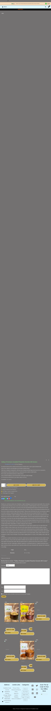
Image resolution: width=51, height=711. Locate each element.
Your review (3, 567)
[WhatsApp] (5, 498)
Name (2, 587)
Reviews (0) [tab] (22, 500)
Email (2, 591)
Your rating (3, 565)
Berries (25, 688)
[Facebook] (2, 498)
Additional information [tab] (15, 500)
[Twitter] (4, 498)
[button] (45, 7)
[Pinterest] (9, 498)
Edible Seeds (25, 694)
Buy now (16, 485)
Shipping (16, 697)
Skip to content (3, 1)
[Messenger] (7, 498)
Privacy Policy (16, 688)
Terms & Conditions (16, 698)
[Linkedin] (37, 693)
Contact (16, 695)
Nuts (17, 496)
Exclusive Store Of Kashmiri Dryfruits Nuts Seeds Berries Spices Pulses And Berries (28, 3)
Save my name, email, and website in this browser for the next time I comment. (16, 594)
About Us (16, 693)
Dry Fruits (25, 691)
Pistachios (3, 464)
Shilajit (27, 697)
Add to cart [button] (10, 629)
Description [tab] (7, 500)
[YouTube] (35, 697)
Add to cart (36, 485)
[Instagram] (33, 689)
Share (11, 499)
